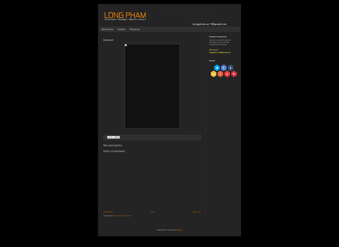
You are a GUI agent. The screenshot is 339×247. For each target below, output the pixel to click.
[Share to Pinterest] (118, 137)
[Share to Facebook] (116, 137)
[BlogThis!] (111, 137)
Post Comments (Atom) (122, 216)
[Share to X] (113, 137)
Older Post (197, 212)
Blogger (179, 230)
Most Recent (107, 29)
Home (153, 212)
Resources (135, 29)
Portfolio (121, 29)
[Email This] (108, 137)
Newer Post (108, 212)
